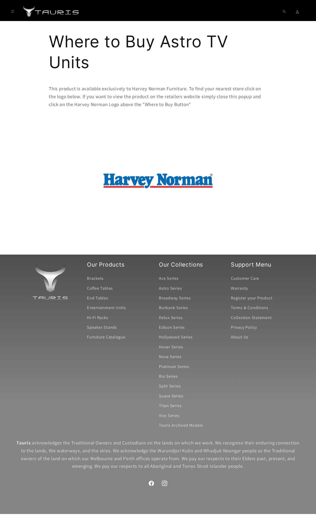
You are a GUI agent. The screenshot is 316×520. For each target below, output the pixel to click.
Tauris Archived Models (181, 425)
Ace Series (169, 278)
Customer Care (245, 278)
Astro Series (170, 288)
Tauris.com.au (150, 513)
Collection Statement (251, 317)
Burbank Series (173, 307)
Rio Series (168, 376)
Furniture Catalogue (106, 337)
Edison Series (172, 327)
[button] (12, 11)
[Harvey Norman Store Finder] (158, 235)
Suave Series (171, 395)
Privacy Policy (244, 327)
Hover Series (171, 347)
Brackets (95, 278)
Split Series (170, 386)
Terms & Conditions (249, 307)
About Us (239, 337)
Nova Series (170, 356)
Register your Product (251, 298)
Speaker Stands (102, 327)
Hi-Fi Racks (97, 317)
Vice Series (169, 415)
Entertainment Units (106, 307)
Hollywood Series (175, 337)
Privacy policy (179, 513)
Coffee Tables (100, 288)
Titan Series (170, 405)
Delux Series (171, 317)
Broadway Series (175, 298)
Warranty (239, 288)
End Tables (97, 298)
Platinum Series (174, 366)
